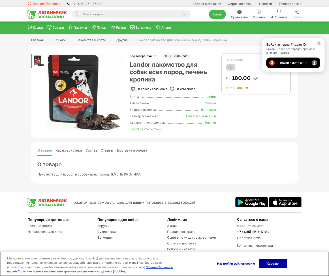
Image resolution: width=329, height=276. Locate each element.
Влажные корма (40, 226)
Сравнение (239, 17)
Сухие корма (107, 231)
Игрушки (104, 226)
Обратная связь (240, 4)
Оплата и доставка (181, 243)
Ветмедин (105, 237)
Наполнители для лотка (46, 231)
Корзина (259, 17)
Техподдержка (290, 4)
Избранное (279, 17)
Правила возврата (181, 231)
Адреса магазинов (206, 4)
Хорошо (273, 263)
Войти (297, 17)
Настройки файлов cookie (236, 263)
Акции (172, 226)
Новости (265, 4)
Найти (217, 14)
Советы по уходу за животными (191, 237)
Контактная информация (256, 245)
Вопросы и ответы (181, 249)
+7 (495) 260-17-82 (86, 4)
